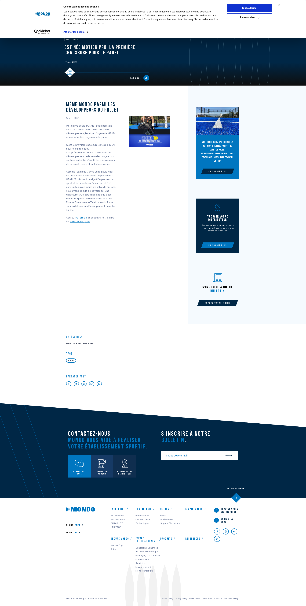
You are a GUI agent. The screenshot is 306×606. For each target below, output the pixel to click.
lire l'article (81, 217)
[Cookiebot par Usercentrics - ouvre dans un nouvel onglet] (42, 32)
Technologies (142, 523)
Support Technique (170, 523)
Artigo (114, 549)
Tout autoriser (249, 8)
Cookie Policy (167, 599)
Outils (164, 509)
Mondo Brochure (144, 571)
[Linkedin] (218, 539)
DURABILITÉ (117, 523)
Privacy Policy (181, 599)
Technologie (143, 509)
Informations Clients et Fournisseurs (205, 599)
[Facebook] (218, 531)
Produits (166, 538)
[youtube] (235, 531)
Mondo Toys (117, 545)
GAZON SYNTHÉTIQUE (79, 343)
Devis (163, 515)
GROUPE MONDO (120, 538)
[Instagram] (227, 531)
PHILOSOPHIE (118, 519)
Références (192, 538)
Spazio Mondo (194, 509)
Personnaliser (247, 17)
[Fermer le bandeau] (279, 5)
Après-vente (166, 519)
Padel (71, 360)
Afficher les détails (73, 31)
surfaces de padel (80, 221)
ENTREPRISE (117, 515)
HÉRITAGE (116, 527)
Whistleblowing (231, 599)
